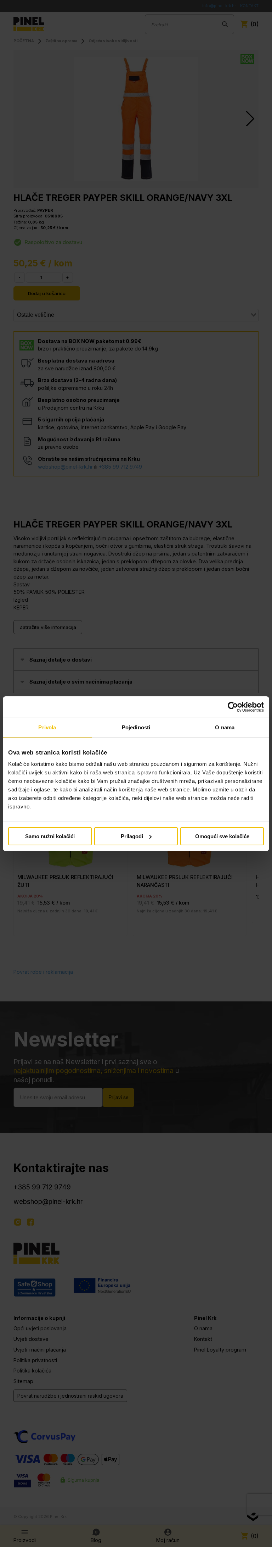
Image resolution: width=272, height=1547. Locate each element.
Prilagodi (132, 836)
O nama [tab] (224, 727)
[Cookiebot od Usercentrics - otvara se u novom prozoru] (233, 707)
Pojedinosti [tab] (136, 727)
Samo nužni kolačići (50, 836)
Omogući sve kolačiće (222, 836)
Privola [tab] (47, 727)
